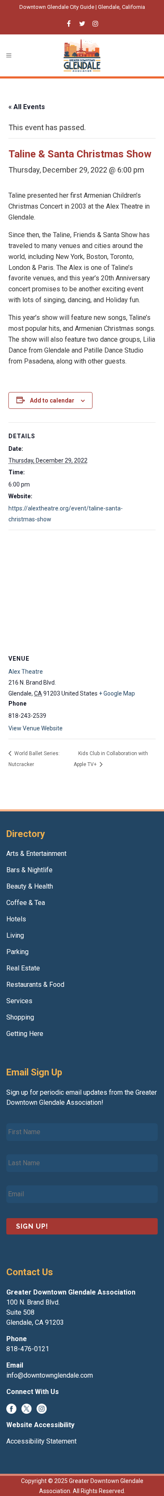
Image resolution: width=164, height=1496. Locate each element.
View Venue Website (35, 728)
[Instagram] (42, 1408)
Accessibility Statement (41, 1441)
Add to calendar (52, 400)
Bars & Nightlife (29, 870)
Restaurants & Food (35, 985)
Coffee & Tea (25, 903)
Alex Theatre (25, 671)
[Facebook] (11, 1408)
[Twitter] (26, 1408)
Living (15, 935)
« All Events (26, 107)
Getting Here (24, 1034)
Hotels (16, 919)
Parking (17, 952)
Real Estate (23, 968)
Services (19, 1001)
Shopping (20, 1017)
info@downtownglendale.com (49, 1375)
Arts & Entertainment (36, 854)
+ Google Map (117, 693)
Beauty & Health (29, 886)
